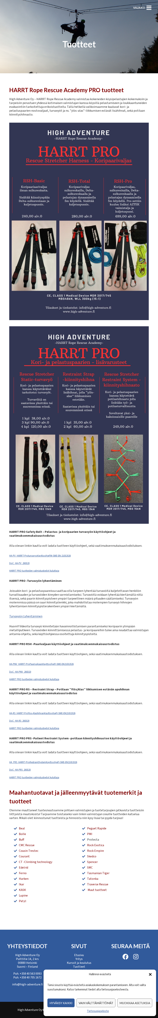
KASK (22, 890)
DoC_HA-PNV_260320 (20, 672)
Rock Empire (95, 851)
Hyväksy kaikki (61, 1003)
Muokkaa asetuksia (134, 1003)
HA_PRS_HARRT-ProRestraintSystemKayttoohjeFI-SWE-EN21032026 (43, 762)
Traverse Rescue (97, 884)
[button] (150, 974)
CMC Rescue (26, 845)
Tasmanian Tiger (98, 873)
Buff (21, 840)
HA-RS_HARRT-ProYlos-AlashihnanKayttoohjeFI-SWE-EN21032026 (42, 713)
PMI (89, 834)
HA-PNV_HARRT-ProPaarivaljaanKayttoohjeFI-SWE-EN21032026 (41, 664)
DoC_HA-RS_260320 (19, 721)
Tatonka (92, 879)
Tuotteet (79, 967)
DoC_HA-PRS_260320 (20, 770)
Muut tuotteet (97, 890)
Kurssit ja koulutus (79, 963)
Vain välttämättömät (96, 1003)
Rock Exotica (95, 845)
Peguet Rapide (96, 828)
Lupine (23, 895)
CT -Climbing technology (35, 862)
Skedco (91, 856)
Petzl (22, 901)
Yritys (79, 959)
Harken (24, 879)
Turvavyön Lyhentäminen (25, 616)
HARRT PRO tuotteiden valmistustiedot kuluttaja (34, 571)
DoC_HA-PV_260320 (19, 563)
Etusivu (79, 955)
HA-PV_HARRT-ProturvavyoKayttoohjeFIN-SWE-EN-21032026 (40, 555)
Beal (22, 828)
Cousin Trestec (28, 851)
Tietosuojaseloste (98, 1011)
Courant (24, 856)
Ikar (21, 884)
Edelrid (23, 867)
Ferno (23, 873)
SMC (90, 867)
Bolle (22, 834)
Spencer (92, 862)
